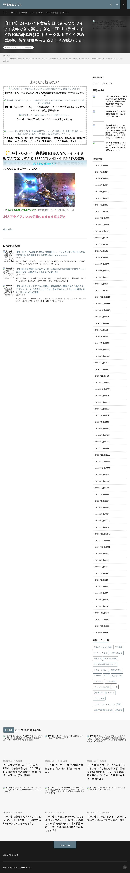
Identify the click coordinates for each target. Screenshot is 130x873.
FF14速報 (97, 659)
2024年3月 (99, 356)
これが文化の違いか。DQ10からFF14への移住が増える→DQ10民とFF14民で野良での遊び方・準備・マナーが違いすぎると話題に (116, 101)
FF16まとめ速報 (110, 659)
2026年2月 (99, 205)
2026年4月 (99, 192)
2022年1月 (99, 527)
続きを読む (8, 229)
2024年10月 (100, 310)
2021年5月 (99, 580)
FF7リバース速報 (100, 653)
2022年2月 (99, 521)
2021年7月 (99, 567)
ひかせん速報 (111, 681)
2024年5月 (99, 343)
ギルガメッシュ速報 (101, 687)
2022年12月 (100, 455)
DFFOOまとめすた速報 (103, 647)
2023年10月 (100, 389)
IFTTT (106, 676)
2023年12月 (100, 376)
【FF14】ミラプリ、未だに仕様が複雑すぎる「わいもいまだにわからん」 (115, 113)
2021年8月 (99, 560)
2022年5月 (99, 501)
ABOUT (14, 13)
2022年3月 (99, 514)
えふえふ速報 (117, 676)
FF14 (40, 13)
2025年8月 (99, 244)
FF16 (33, 13)
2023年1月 (99, 448)
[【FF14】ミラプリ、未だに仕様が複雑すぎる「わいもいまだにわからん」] (98, 116)
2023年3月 (99, 435)
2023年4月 (99, 428)
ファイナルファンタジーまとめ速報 (107, 704)
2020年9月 (99, 632)
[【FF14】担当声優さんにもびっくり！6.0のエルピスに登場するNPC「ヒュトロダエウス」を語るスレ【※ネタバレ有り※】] (9, 273)
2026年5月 (99, 185)
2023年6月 (99, 415)
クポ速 (114, 687)
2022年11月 (100, 461)
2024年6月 (99, 336)
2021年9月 (99, 553)
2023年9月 (99, 396)
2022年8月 (99, 481)
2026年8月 (99, 165)
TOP (5, 13)
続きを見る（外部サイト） (45, 164)
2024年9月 (99, 317)
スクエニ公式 (99, 698)
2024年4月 (99, 349)
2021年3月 (99, 593)
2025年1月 (99, 290)
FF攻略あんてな (115, 670)
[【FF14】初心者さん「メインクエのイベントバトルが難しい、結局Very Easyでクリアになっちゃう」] (98, 147)
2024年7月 (99, 330)
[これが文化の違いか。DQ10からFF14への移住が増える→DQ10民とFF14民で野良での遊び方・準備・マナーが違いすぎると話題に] (98, 101)
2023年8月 (99, 402)
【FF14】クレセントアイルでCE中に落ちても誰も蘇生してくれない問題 (106, 818)
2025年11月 (100, 224)
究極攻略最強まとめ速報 (103, 710)
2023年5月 (99, 422)
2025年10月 (100, 231)
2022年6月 (99, 494)
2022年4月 (99, 507)
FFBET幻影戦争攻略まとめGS (105, 664)
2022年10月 (100, 468)
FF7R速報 (118, 647)
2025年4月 (99, 271)
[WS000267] (45, 206)
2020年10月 (100, 626)
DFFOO (65, 13)
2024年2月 (99, 363)
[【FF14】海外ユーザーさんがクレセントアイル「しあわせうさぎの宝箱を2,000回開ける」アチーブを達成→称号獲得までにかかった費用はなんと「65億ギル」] (98, 130)
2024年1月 (99, 369)
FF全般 (24, 13)
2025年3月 (99, 277)
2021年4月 (99, 586)
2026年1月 (99, 211)
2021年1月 (99, 606)
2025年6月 (99, 257)
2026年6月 (99, 178)
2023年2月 (99, 442)
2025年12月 (100, 218)
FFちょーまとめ (100, 670)
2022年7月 (99, 488)
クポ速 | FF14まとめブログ (104, 693)
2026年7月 (99, 172)
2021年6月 (99, 573)
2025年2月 (99, 284)
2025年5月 (99, 264)
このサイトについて (10, 855)
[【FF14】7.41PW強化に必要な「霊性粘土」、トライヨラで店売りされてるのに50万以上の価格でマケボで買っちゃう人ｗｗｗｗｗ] (9, 256)
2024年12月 (100, 297)
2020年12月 (100, 613)
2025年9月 (99, 238)
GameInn (97, 676)
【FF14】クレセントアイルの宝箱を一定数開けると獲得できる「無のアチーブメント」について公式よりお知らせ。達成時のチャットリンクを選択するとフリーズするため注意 (51, 289)
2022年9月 (99, 475)
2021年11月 (100, 540)
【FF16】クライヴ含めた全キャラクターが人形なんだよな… (45, 119)
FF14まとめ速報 (116, 653)
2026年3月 (99, 198)
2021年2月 (99, 600)
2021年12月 (100, 534)
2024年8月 (99, 323)
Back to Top (65, 845)
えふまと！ (98, 681)
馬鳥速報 (28, 47)
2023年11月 (100, 382)
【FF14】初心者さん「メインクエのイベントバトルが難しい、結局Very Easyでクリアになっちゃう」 (22, 820)
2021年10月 (100, 547)
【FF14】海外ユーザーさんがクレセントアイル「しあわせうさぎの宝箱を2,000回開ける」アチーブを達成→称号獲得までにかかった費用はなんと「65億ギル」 (106, 772)
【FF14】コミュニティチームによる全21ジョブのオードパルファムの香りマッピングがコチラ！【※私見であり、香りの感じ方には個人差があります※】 (64, 823)
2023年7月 (99, 409)
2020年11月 (100, 619)
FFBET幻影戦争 (52, 13)
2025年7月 (99, 251)
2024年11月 (100, 303)
